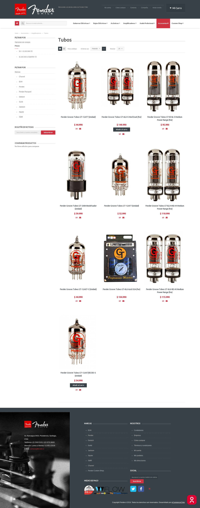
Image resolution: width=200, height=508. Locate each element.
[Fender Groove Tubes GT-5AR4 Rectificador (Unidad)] (77, 174)
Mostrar (112, 49)
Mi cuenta (137, 450)
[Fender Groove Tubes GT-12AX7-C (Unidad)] (77, 258)
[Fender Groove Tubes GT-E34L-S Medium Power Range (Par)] (163, 86)
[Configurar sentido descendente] (104, 49)
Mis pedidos (138, 456)
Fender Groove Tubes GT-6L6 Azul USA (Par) (121, 289)
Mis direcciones (140, 461)
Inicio (16, 33)
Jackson (22, 107)
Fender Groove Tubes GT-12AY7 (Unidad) (121, 206)
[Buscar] (23, 23)
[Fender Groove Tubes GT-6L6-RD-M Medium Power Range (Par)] (163, 258)
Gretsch (22, 97)
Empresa (137, 435)
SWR (21, 117)
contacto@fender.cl (37, 449)
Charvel (22, 77)
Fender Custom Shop (96, 471)
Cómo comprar (139, 440)
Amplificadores (36, 33)
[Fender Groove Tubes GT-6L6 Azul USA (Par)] (120, 258)
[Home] (17, 23)
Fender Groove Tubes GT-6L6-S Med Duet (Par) (121, 117)
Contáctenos (138, 430)
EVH (20, 82)
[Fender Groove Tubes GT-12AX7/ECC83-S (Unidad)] (77, 341)
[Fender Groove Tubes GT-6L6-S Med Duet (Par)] (120, 86)
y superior (26, 57)
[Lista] (64, 49)
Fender (21, 87)
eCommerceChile (178, 502)
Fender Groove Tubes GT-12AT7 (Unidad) (78, 117)
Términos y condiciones (143, 445)
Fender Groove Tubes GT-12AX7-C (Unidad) (78, 289)
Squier (21, 112)
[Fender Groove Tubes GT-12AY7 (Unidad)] (120, 174)
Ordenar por (85, 49)
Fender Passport (25, 92)
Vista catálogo (72, 49)
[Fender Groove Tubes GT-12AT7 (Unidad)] (77, 86)
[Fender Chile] (35, 9)
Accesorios (25, 33)
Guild (21, 102)
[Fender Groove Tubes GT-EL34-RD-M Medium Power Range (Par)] (163, 174)
